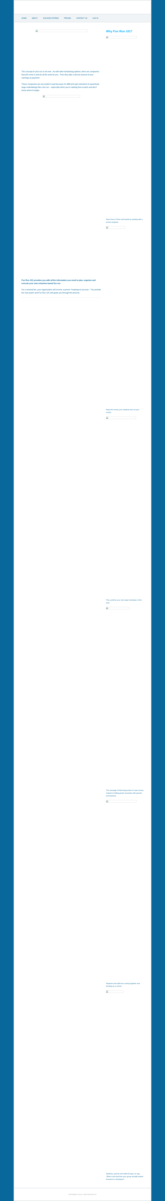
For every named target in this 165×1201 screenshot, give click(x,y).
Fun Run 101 (82, 7)
